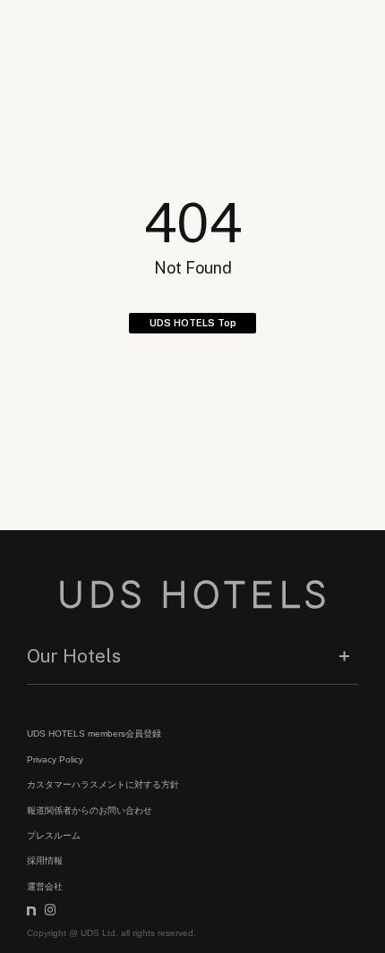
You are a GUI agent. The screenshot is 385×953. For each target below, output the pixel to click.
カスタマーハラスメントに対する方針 (103, 784)
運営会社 (45, 886)
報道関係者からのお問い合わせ (89, 810)
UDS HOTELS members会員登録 (94, 733)
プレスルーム (54, 835)
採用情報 (45, 860)
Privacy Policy (55, 759)
